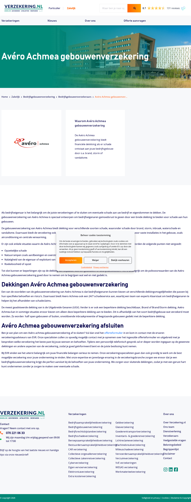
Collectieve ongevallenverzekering (87, 454)
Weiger (95, 260)
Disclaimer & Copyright (181, 497)
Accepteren (70, 260)
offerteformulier (113, 333)
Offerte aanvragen (135, 21)
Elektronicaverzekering (81, 471)
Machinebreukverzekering (130, 445)
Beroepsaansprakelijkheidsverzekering (90, 440)
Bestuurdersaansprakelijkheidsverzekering (90, 445)
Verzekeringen (10, 21)
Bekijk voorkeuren (120, 260)
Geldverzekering (124, 422)
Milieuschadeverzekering (129, 449)
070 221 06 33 (15, 433)
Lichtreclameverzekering (129, 440)
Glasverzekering (124, 427)
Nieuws (52, 21)
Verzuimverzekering (126, 458)
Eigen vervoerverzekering (82, 467)
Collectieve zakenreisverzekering (86, 458)
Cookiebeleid (86, 267)
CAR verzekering (77, 449)
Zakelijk (71, 8)
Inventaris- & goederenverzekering (135, 436)
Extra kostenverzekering (82, 476)
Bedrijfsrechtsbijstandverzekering (87, 431)
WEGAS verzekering (126, 467)
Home (4, 96)
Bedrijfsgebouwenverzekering (39, 96)
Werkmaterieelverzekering (130, 471)
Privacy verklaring (100, 267)
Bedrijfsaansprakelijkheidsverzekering (89, 422)
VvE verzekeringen (125, 462)
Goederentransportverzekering (133, 431)
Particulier (54, 8)
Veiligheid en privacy (151, 497)
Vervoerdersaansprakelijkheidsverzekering (137, 454)
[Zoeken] (134, 8)
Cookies (165, 497)
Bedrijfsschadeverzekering (83, 436)
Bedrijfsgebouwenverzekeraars (74, 96)
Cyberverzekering (78, 462)
